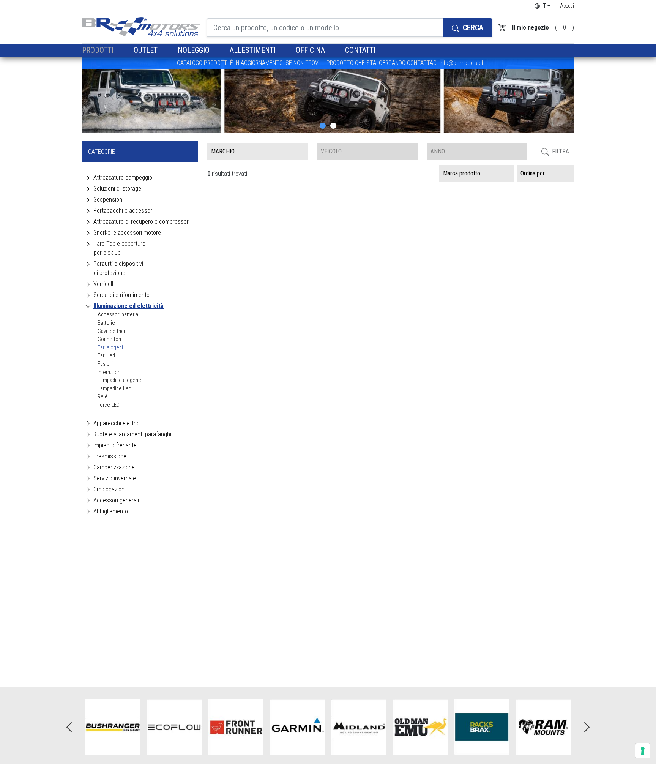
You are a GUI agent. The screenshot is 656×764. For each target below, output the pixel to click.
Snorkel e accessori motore (127, 232)
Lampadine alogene (119, 380)
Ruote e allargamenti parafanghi (132, 434)
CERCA (472, 27)
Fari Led (106, 355)
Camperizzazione (114, 467)
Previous (69, 727)
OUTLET (146, 50)
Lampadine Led (114, 388)
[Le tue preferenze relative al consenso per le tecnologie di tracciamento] (643, 750)
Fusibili (105, 364)
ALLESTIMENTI (254, 50)
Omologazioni (109, 489)
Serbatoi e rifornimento (121, 294)
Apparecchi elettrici (117, 423)
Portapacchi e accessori (123, 210)
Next (587, 727)
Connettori (109, 339)
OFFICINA (311, 50)
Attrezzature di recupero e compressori (141, 221)
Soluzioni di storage (117, 188)
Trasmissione (109, 456)
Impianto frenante (115, 445)
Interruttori (109, 372)
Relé (103, 396)
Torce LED (109, 405)
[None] (323, 126)
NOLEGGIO (194, 50)
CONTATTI (360, 50)
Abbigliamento (110, 511)
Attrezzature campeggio (122, 177)
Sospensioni (108, 199)
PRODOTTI (98, 50)
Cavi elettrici (111, 331)
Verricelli (103, 283)
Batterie (106, 323)
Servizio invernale (114, 478)
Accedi (567, 6)
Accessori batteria (118, 314)
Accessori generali (116, 500)
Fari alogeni (110, 347)
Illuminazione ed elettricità (128, 305)
